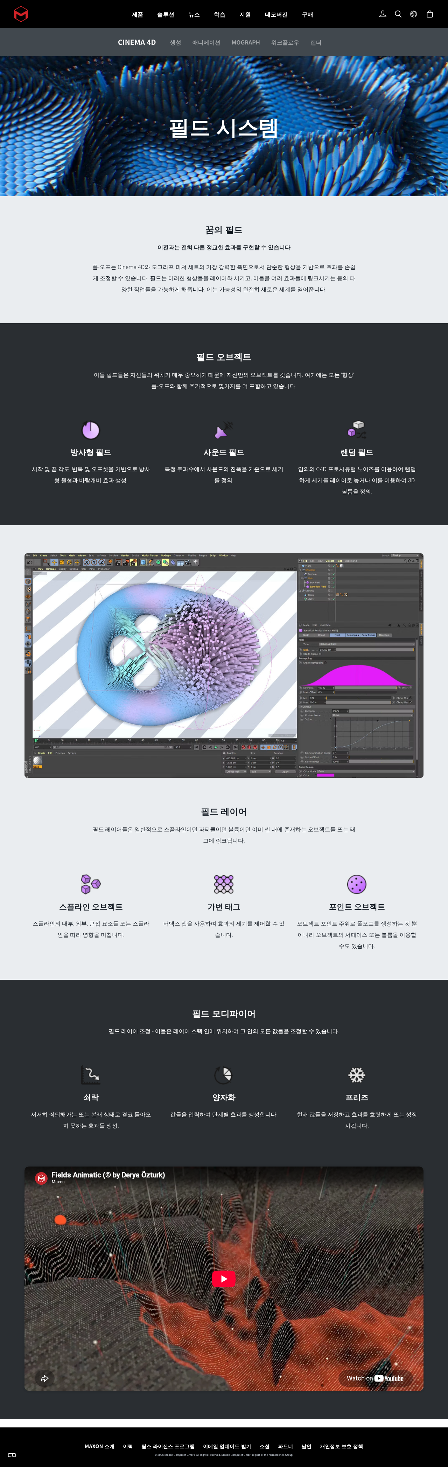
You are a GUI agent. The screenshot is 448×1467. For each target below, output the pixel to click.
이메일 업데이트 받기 (227, 1446)
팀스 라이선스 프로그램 (168, 1446)
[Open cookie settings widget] (12, 1455)
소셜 (265, 1446)
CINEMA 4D (137, 42)
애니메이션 (206, 42)
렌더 (316, 42)
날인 (307, 1446)
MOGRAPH (246, 42)
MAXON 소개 (99, 1446)
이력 (128, 1446)
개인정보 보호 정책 (341, 1446)
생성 (175, 42)
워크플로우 (285, 42)
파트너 (285, 1446)
